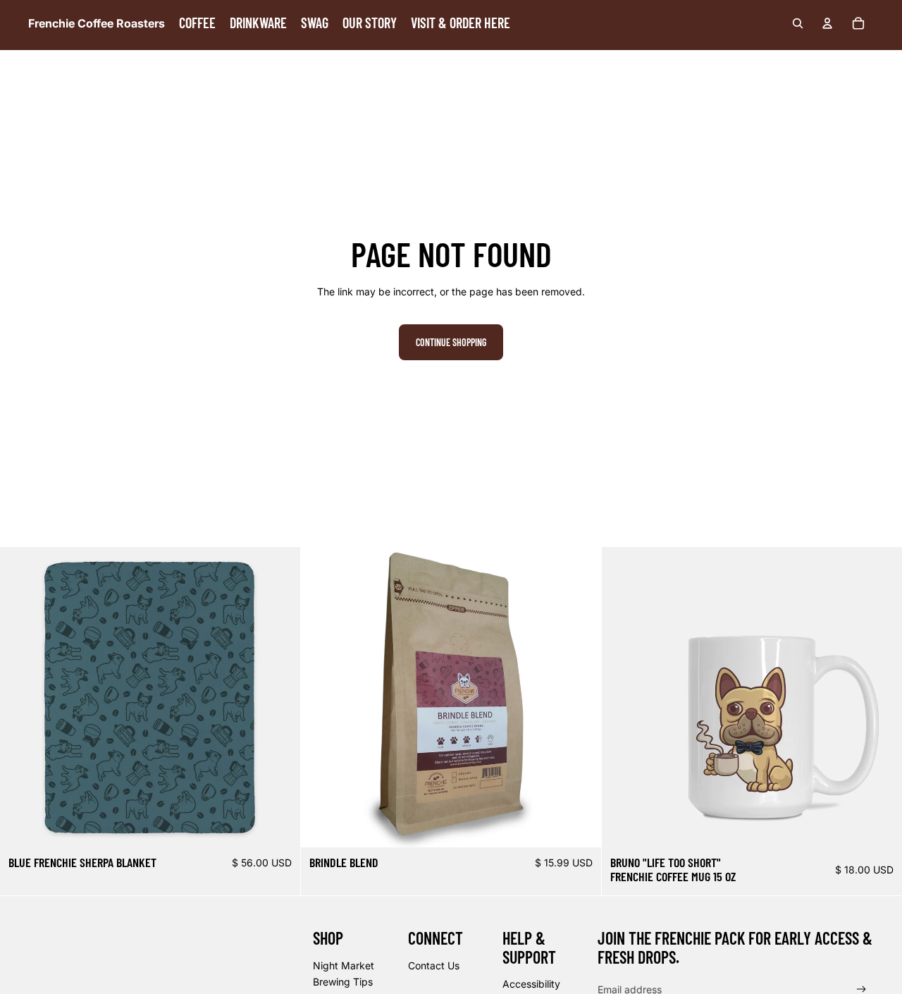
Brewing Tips (343, 982)
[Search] (797, 23)
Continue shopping (451, 342)
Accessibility (531, 984)
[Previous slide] (623, 697)
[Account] (827, 23)
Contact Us (433, 965)
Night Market (343, 965)
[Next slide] (881, 697)
